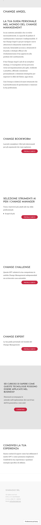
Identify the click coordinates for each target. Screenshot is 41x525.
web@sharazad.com (15, 501)
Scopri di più (10, 214)
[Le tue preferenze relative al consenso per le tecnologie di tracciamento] (31, 521)
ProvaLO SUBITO (29, 151)
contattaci (20, 409)
